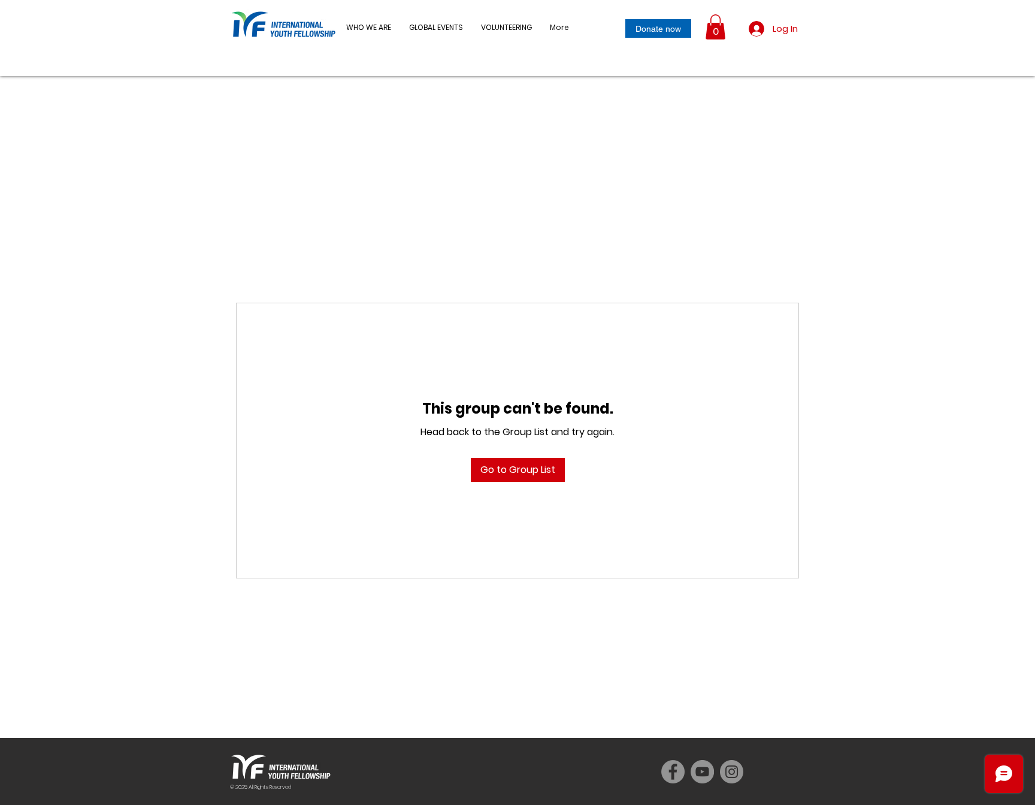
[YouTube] (702, 771)
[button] (436, 27)
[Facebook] (673, 771)
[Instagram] (731, 771)
